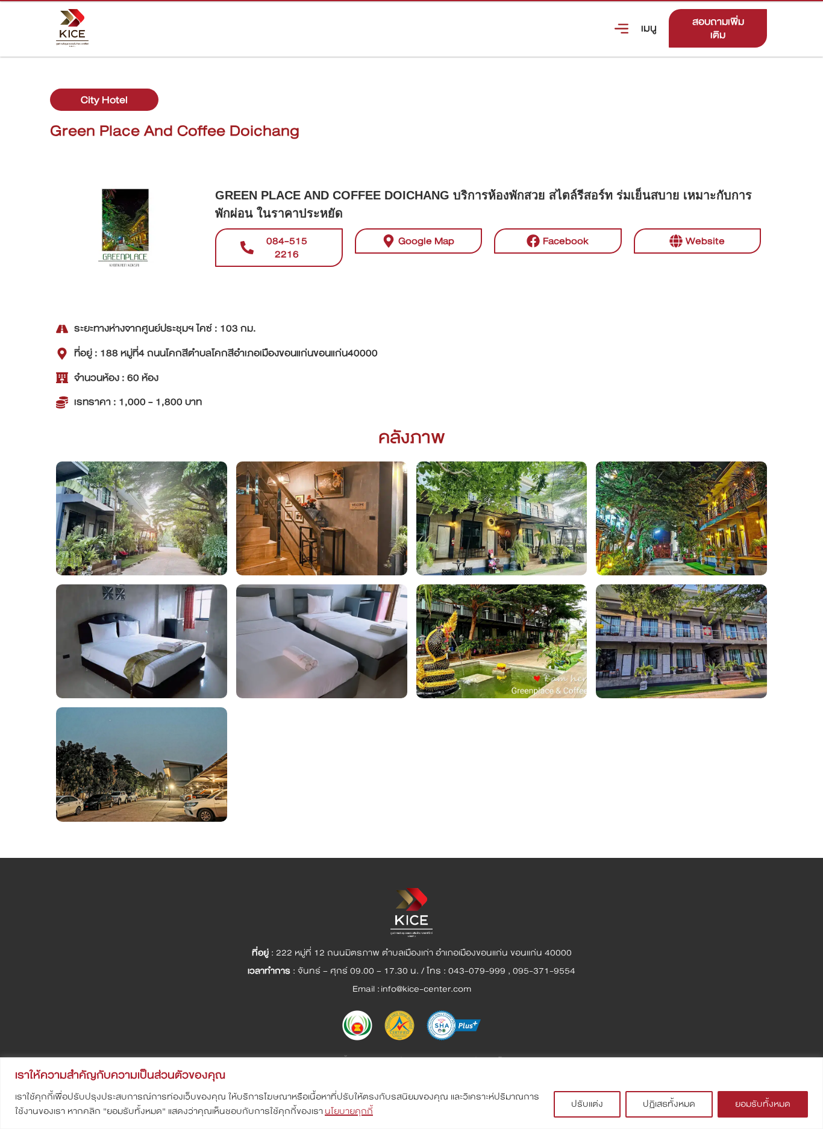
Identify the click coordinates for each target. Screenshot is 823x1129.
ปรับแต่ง (587, 1104)
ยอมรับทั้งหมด (762, 1104)
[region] (411, 1093)
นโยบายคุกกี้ (349, 1111)
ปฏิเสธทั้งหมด (669, 1104)
